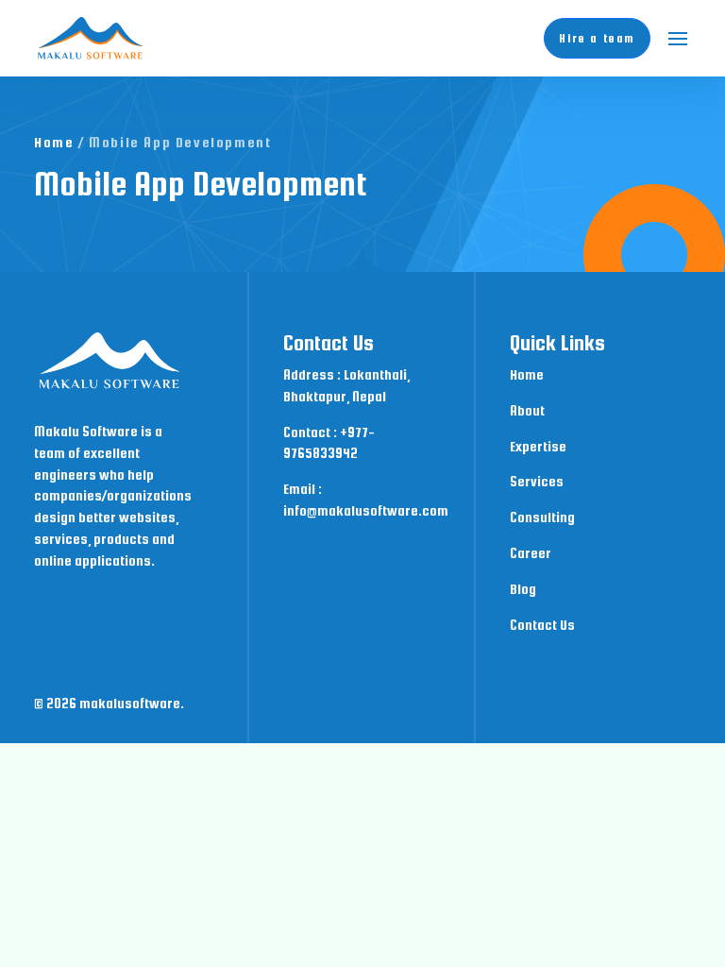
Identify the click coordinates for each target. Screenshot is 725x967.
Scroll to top (650, 862)
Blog (523, 589)
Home (54, 142)
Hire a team (597, 38)
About (527, 410)
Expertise (538, 446)
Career (530, 553)
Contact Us (542, 625)
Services (537, 481)
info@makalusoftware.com (365, 510)
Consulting (542, 517)
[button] (678, 38)
